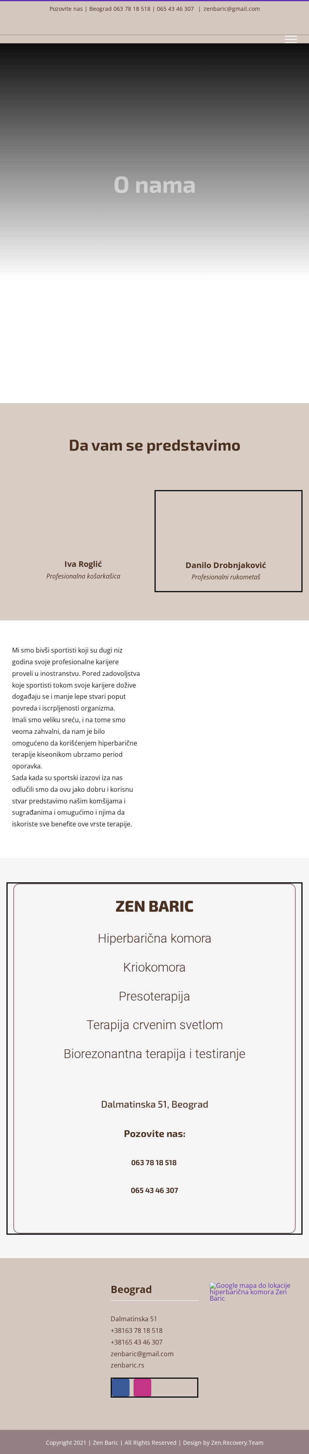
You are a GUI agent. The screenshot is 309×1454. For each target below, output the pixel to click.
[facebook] (121, 1387)
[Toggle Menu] (290, 39)
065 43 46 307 (175, 8)
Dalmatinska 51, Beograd (154, 1104)
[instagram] (142, 1387)
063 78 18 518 (131, 8)
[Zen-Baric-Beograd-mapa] (253, 1285)
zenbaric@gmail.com (232, 8)
